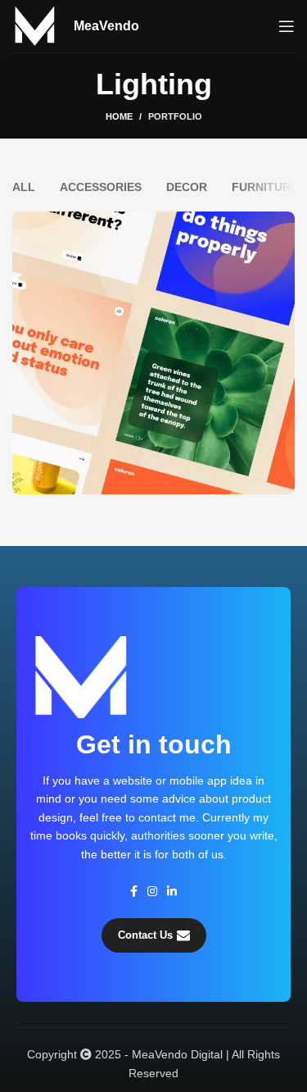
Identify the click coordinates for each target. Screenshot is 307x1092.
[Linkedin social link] (172, 891)
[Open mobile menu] (286, 26)
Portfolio (175, 116)
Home (119, 116)
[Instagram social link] (152, 891)
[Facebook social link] (133, 891)
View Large (282, 224)
